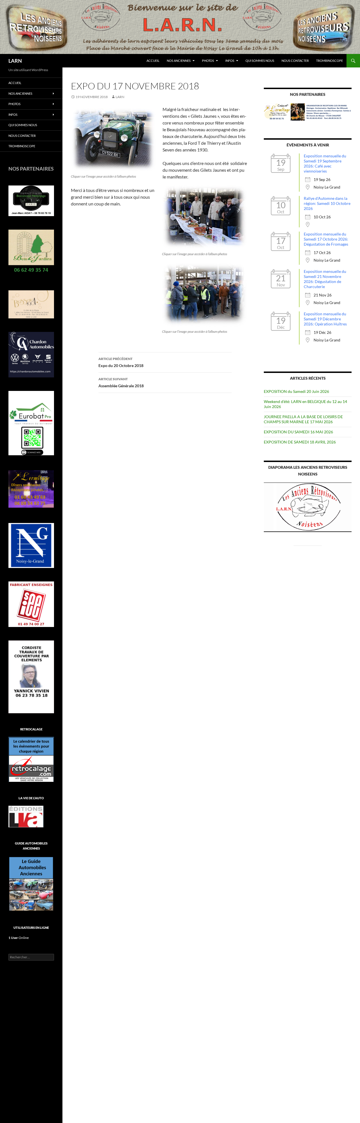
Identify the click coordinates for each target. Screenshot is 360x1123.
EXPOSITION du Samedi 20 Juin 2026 (296, 391)
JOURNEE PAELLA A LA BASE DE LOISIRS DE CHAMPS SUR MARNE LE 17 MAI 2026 (303, 419)
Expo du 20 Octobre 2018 (120, 362)
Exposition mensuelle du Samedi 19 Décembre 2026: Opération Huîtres (325, 318)
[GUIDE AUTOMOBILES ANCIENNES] (31, 883)
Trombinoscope (329, 60)
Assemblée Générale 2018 (121, 382)
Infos (229, 60)
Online (18, 938)
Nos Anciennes (179, 60)
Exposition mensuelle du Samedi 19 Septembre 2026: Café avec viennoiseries (325, 163)
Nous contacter (295, 60)
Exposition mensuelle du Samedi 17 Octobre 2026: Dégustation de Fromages (326, 239)
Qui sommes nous (260, 60)
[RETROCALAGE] (31, 759)
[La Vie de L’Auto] (26, 816)
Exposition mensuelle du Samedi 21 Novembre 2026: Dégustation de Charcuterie (325, 279)
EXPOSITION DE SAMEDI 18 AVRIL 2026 (300, 442)
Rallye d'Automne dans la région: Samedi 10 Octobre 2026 (327, 203)
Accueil (153, 60)
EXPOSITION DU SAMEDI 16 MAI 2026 (298, 431)
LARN (15, 61)
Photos (208, 60)
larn (120, 97)
